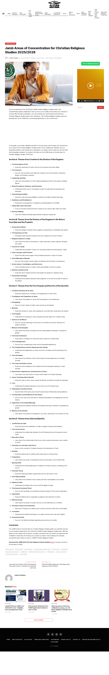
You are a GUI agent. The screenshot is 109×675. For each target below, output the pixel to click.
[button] (90, 85)
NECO (78, 13)
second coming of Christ (12, 554)
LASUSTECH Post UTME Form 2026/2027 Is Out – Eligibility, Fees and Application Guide (14, 607)
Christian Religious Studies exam (42, 549)
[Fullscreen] (102, 101)
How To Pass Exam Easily (30, 13)
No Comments (50, 58)
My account (28, 639)
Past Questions (23, 13)
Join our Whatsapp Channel (90, 63)
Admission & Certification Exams (39, 14)
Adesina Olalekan (14, 58)
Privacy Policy (66, 639)
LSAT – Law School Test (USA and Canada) (97, 13)
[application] (90, 85)
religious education (61, 551)
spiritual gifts (23, 554)
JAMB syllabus (50, 551)
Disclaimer (54, 642)
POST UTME (8, 603)
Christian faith (19, 549)
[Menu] (3, 13)
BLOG (64, 13)
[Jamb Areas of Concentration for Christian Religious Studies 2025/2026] (39, 84)
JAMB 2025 (24, 551)
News (9, 13)
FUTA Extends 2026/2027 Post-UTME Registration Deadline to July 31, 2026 (38, 607)
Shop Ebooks (55, 639)
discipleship (65, 549)
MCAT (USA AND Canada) (90, 13)
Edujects (56, 646)
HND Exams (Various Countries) (104, 14)
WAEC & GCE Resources (72, 14)
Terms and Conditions (41, 639)
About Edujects (17, 639)
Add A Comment (39, 620)
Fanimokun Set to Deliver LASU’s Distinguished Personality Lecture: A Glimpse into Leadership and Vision (22, 566)
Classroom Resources (57, 13)
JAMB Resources (48, 13)
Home (8, 639)
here (52, 542)
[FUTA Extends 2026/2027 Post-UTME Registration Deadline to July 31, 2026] (38, 596)
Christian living (28, 549)
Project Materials (15, 13)
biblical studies (9, 549)
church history (56, 549)
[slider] (89, 100)
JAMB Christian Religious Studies (37, 551)
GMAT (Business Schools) (84, 14)
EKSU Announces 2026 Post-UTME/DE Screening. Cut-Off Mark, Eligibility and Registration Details (62, 608)
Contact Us (76, 639)
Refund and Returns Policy (91, 639)
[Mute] (99, 101)
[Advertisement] (54, 31)
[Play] (79, 101)
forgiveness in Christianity (12, 551)
